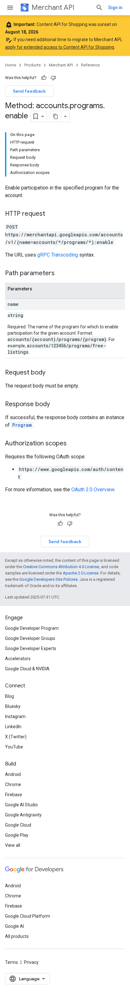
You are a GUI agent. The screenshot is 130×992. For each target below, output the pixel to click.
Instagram (15, 716)
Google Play (16, 835)
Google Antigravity (23, 814)
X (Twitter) (16, 736)
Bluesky (13, 706)
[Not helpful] (53, 78)
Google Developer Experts (30, 648)
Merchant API (53, 7)
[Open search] (99, 7)
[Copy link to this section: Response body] (56, 404)
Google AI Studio (21, 804)
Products (32, 65)
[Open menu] (10, 7)
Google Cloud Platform (27, 916)
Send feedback (29, 91)
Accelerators (18, 658)
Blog (9, 696)
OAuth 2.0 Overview (92, 490)
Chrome (13, 784)
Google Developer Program (32, 628)
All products (17, 936)
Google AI (14, 926)
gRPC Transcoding (57, 255)
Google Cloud (18, 825)
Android (13, 774)
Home (10, 65)
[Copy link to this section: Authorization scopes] (73, 444)
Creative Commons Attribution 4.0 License (61, 566)
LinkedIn (13, 726)
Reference (90, 65)
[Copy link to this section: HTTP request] (51, 214)
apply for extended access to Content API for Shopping (59, 47)
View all (12, 845)
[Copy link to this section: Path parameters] (61, 273)
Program (22, 425)
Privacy (31, 962)
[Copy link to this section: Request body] (51, 373)
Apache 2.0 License (80, 573)
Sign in (115, 7)
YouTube (14, 746)
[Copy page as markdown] (55, 116)
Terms (11, 962)
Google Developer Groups (30, 638)
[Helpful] (44, 78)
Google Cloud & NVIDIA (27, 668)
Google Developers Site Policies (48, 579)
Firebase (13, 794)
